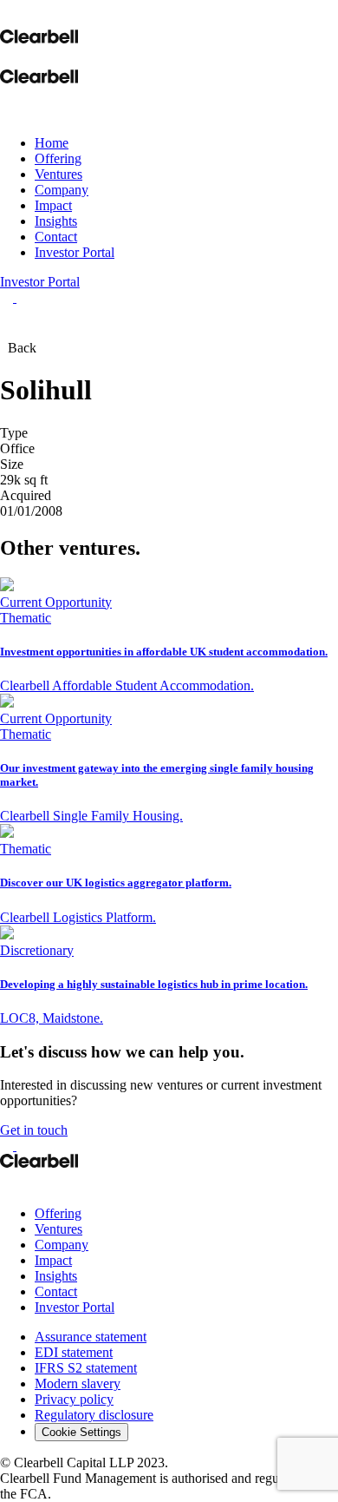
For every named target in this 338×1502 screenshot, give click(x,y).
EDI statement (74, 1352)
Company (61, 189)
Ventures (58, 174)
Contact (56, 236)
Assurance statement (90, 1336)
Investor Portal (74, 252)
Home (51, 142)
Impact (53, 205)
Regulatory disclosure (94, 1414)
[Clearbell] (39, 33)
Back (22, 347)
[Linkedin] (8, 1183)
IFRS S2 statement (86, 1367)
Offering (58, 158)
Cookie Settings (81, 1432)
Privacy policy (74, 1399)
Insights (56, 221)
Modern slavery (77, 1383)
